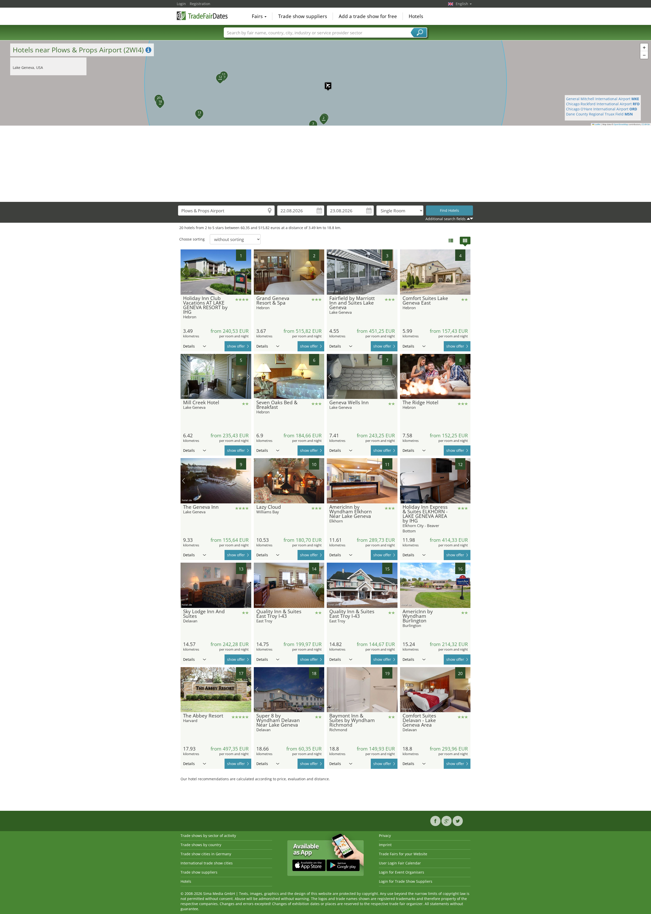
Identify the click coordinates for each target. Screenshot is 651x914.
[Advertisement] (325, 163)
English (462, 3)
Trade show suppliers (302, 16)
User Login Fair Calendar (400, 863)
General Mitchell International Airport (602, 98)
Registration (200, 3)
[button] (325, 83)
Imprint (385, 844)
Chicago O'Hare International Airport (601, 109)
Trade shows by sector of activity (208, 835)
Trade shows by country (201, 844)
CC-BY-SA (646, 124)
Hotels (416, 16)
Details (189, 346)
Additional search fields (445, 218)
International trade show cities (207, 863)
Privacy (385, 835)
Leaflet (597, 124)
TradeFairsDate (202, 16)
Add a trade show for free (368, 16)
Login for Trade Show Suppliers (405, 881)
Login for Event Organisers (401, 872)
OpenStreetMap (621, 124)
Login (181, 3)
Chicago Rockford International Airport (603, 103)
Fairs (258, 16)
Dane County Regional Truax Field (599, 114)
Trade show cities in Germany (206, 853)
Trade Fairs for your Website (403, 853)
